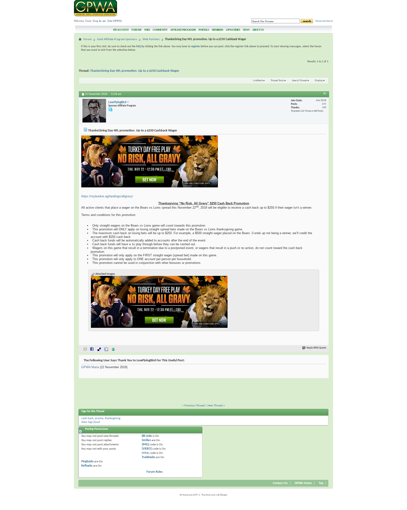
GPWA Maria (90, 367)
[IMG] (145, 444)
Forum (87, 39)
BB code (147, 436)
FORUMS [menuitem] (136, 29)
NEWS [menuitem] (246, 29)
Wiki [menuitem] (147, 29)
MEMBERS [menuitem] (217, 29)
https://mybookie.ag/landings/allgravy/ (107, 196)
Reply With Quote (316, 348)
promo (99, 418)
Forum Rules (155, 471)
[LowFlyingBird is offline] (94, 110)
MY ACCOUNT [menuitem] (121, 29)
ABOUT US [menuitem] (258, 29)
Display (319, 80)
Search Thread (299, 80)
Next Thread (215, 405)
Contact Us (280, 483)
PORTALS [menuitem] (204, 29)
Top (321, 483)
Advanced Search (324, 21)
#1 (324, 93)
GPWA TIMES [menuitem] (233, 29)
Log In (97, 20)
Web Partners (151, 39)
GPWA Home (303, 483)
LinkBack (258, 80)
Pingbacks (87, 461)
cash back (87, 418)
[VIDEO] (147, 448)
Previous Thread (194, 405)
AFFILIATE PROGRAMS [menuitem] (183, 29)
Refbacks (86, 465)
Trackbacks (148, 457)
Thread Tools (277, 80)
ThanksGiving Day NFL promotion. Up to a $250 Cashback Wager (134, 71)
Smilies (146, 440)
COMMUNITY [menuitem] (160, 29)
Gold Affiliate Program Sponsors (117, 39)
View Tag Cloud (90, 422)
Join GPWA (114, 20)
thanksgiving (112, 418)
